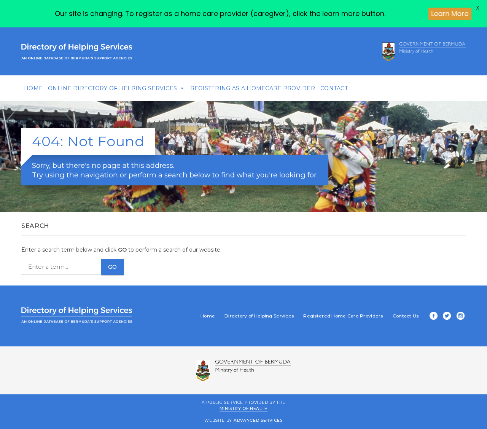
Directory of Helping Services (259, 316)
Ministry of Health (244, 408)
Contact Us (406, 316)
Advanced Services (258, 420)
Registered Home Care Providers (343, 316)
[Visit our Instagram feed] (459, 316)
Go (112, 266)
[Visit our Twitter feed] (445, 316)
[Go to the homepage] (76, 51)
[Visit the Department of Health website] (424, 51)
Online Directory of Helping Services (112, 88)
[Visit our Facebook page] (432, 316)
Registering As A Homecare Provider (252, 88)
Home (33, 88)
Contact (334, 88)
